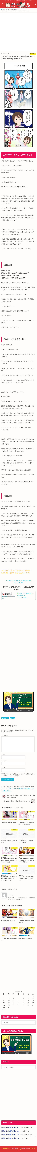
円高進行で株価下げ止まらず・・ (11, 1127)
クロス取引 (5, 718)
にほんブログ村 (18, 582)
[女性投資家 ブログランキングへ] (7, 594)
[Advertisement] (18, 31)
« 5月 (3, 1009)
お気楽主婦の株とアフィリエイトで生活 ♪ (20, 1148)
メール (4, 761)
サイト (3, 767)
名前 (3, 754)
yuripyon (10, 895)
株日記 (13, 718)
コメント (4, 735)
